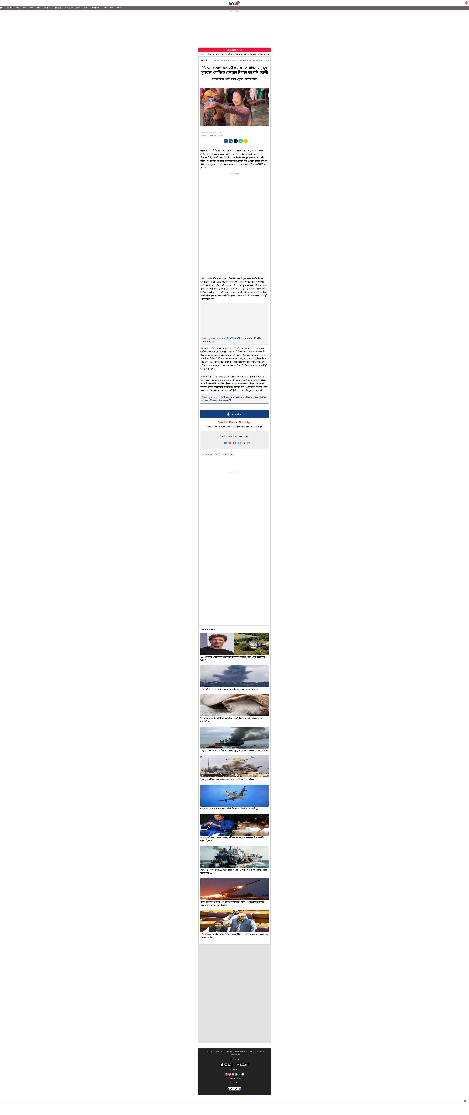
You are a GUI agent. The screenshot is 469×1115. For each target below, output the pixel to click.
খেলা (39, 8)
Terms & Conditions (257, 1051)
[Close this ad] (465, 1101)
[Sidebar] (10, 3)
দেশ (24, 8)
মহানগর (9, 8)
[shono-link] (466, 3)
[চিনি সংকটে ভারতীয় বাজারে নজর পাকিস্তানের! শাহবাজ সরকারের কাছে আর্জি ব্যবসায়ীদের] (234, 705)
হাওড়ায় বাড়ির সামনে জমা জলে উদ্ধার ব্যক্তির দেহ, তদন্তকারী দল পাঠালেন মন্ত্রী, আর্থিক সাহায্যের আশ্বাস (246, 54)
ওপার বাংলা (57, 8)
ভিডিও (86, 8)
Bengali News (207, 454)
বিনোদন (47, 8)
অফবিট (119, 8)
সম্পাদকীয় (95, 8)
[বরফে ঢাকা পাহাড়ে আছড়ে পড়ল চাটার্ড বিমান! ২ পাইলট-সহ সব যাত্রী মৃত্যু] (234, 796)
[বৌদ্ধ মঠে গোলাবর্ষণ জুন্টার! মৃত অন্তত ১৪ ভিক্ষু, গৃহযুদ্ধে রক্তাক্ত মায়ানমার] (234, 676)
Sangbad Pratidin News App (234, 422)
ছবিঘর (78, 8)
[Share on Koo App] (245, 142)
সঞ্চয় (105, 8)
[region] (234, 29)
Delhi (217, 454)
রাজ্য (17, 8)
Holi (224, 454)
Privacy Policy (234, 1055)
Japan (232, 454)
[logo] (234, 3)
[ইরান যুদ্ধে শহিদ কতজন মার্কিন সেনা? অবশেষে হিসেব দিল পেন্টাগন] (234, 766)
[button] (226, 141)
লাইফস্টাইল (69, 8)
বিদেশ (31, 8)
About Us (208, 1051)
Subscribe (228, 1051)
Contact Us (219, 1051)
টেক (111, 8)
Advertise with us (241, 1051)
